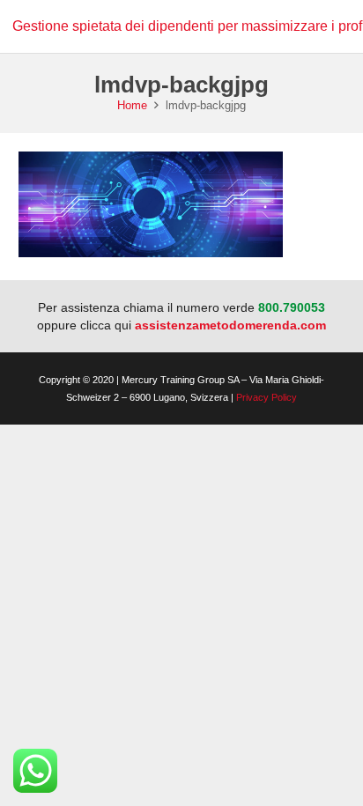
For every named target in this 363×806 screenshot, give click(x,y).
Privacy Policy (266, 397)
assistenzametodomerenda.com (230, 325)
